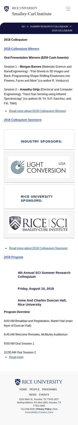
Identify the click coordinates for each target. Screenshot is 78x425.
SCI (23, 26)
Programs (49, 389)
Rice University (24, 8)
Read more (16, 357)
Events (44, 394)
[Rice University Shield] (6, 11)
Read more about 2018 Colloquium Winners (37, 110)
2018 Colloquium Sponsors (23, 119)
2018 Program (13, 257)
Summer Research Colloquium (49, 26)
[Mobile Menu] (68, 8)
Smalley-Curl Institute (32, 13)
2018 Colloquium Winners (21, 48)
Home (23, 389)
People (35, 389)
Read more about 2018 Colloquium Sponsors (38, 248)
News (32, 394)
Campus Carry (46, 412)
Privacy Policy (43, 409)
